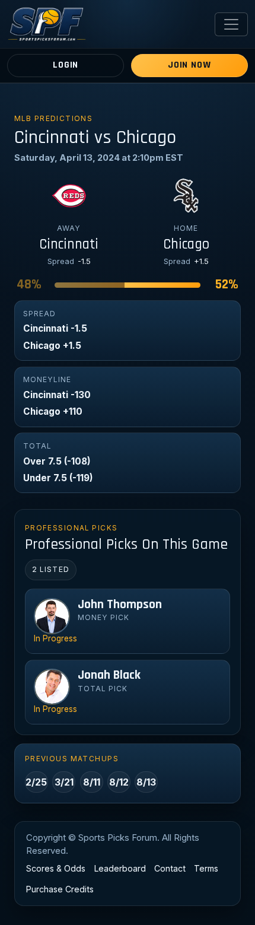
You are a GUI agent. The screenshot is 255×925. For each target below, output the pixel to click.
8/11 (91, 782)
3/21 (64, 782)
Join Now (189, 65)
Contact (170, 868)
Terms (206, 868)
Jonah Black (109, 675)
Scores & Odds (55, 868)
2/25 (36, 782)
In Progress (55, 638)
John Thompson (120, 604)
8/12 (119, 782)
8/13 (146, 782)
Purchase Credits (60, 889)
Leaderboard (120, 868)
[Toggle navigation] (231, 24)
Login (65, 65)
